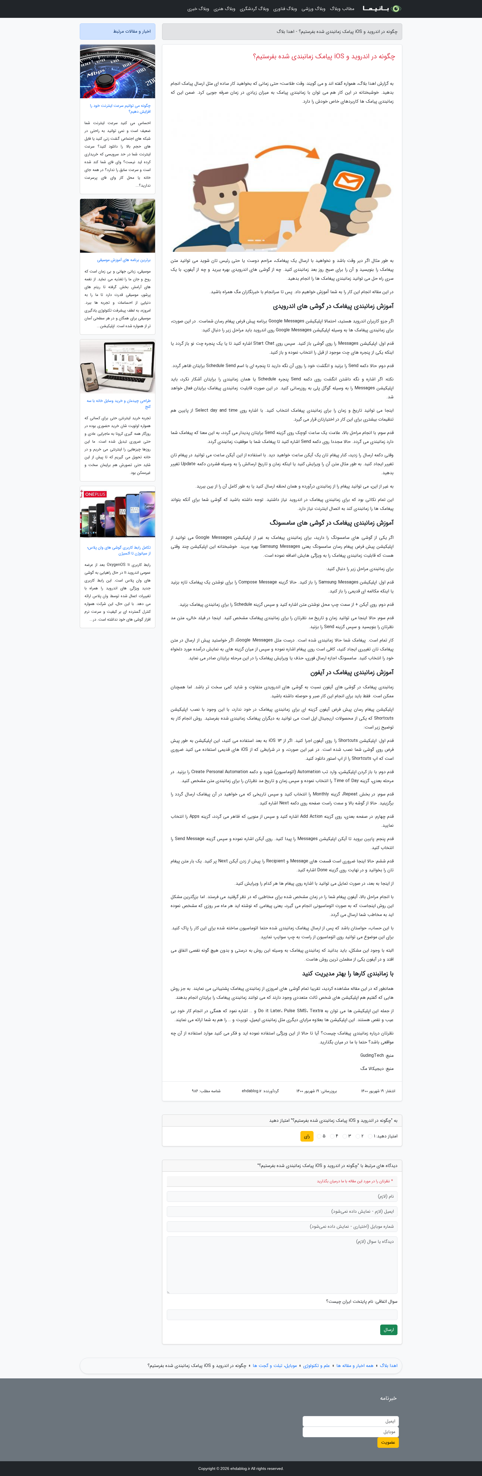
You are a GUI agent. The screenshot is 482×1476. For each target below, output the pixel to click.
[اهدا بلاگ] (381, 9)
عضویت (388, 1442)
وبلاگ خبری (198, 8)
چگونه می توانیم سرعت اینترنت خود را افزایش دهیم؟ (120, 109)
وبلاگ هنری (224, 8)
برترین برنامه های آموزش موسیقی (124, 260)
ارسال (389, 1329)
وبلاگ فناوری (285, 8)
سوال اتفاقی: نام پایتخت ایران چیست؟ (361, 1301)
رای (307, 1136)
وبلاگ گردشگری (254, 8)
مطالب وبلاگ (342, 8)
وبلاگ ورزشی (314, 8)
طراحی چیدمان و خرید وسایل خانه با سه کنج (119, 404)
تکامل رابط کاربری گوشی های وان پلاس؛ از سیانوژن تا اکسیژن (119, 550)
